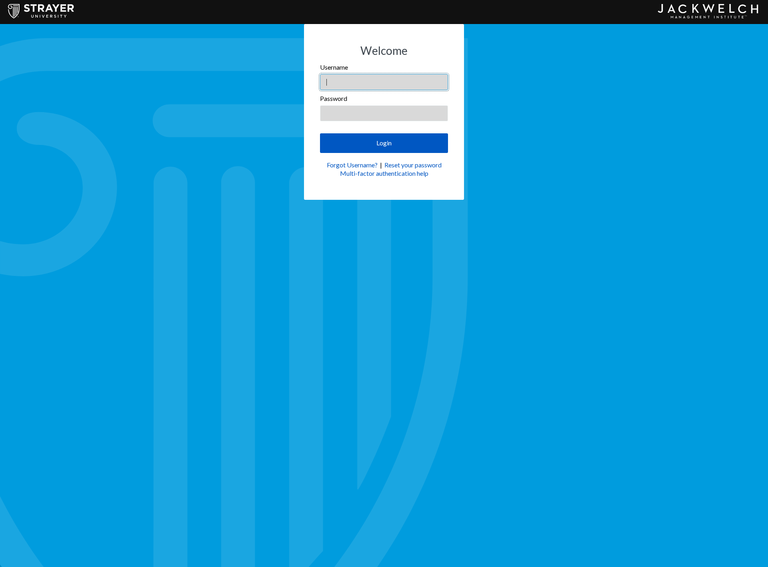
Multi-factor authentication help (384, 173)
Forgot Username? (352, 165)
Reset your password (413, 165)
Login (384, 143)
